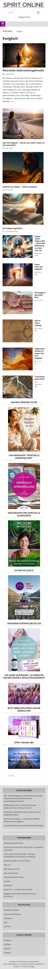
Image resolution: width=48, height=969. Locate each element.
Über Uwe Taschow (11, 873)
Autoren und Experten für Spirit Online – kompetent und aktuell (23, 848)
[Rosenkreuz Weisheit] (18, 330)
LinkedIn (7, 948)
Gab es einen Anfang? (38, 322)
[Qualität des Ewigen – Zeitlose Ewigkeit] (23, 167)
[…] (12, 101)
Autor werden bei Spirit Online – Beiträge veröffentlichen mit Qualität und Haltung (19, 855)
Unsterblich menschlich (40, 377)
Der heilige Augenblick (12, 228)
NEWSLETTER (24, 17)
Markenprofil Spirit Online (14, 877)
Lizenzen (7, 926)
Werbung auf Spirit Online (13, 843)
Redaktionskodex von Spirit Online (17, 861)
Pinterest (7, 952)
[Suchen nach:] (24, 776)
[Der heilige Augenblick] (23, 209)
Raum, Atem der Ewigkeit (39, 266)
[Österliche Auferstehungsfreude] (24, 55)
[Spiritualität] (18, 246)
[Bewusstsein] (18, 274)
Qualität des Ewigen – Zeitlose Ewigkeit (20, 187)
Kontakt (7, 881)
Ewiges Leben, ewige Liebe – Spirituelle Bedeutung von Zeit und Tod (40, 243)
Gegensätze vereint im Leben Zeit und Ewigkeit (40, 353)
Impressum (8, 918)
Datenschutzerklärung (12, 914)
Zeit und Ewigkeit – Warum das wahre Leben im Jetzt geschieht (24, 144)
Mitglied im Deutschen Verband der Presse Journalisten (20, 895)
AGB (5, 922)
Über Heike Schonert (12, 869)
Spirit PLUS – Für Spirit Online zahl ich (18, 889)
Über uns (7, 865)
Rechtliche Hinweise (11, 910)
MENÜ (3, 25)
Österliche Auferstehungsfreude (23, 70)
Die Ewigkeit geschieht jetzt (40, 294)
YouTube (7, 944)
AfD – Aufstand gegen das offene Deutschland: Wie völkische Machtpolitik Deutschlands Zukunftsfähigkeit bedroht (23, 798)
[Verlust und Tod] (18, 387)
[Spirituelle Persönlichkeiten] (18, 302)
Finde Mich (8, 885)
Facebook (7, 940)
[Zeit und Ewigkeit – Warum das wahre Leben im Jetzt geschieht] (23, 123)
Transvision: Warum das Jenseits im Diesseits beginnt (24, 825)
